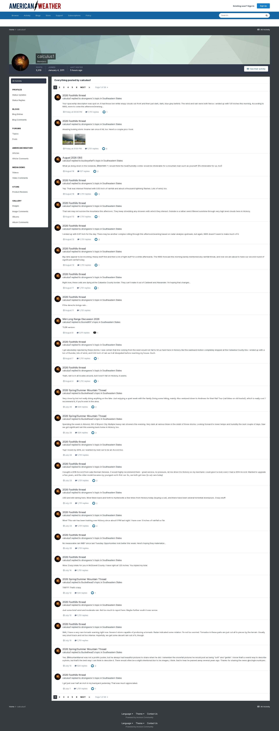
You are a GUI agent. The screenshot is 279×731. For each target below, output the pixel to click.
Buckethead (87, 393)
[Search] (266, 15)
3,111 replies (84, 332)
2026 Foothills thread (74, 95)
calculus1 (66, 98)
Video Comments (20, 178)
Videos (15, 172)
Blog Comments (19, 120)
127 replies (84, 171)
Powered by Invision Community (139, 717)
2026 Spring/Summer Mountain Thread (84, 390)
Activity (27, 15)
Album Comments (20, 222)
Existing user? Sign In (243, 6)
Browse (15, 15)
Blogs (38, 15)
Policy (88, 15)
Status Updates (253, 15)
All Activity (17, 81)
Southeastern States (112, 98)
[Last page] (89, 87)
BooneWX (86, 322)
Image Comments (20, 211)
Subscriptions (74, 15)
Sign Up (263, 6)
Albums (15, 217)
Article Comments (20, 158)
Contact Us (152, 714)
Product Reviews (20, 192)
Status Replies (18, 100)
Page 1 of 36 (101, 87)
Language (127, 714)
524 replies (82, 407)
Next (83, 87)
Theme (139, 714)
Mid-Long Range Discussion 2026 (80, 319)
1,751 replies (93, 112)
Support (59, 15)
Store (48, 15)
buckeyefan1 (87, 160)
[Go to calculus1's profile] (57, 97)
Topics (15, 133)
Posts (14, 139)
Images (15, 206)
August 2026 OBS (72, 157)
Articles (15, 153)
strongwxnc (87, 98)
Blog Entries (17, 114)
